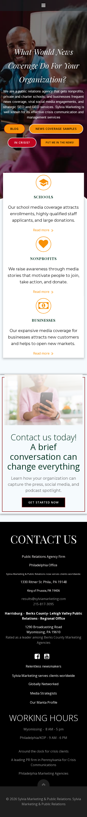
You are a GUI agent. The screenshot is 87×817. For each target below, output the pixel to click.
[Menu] (43, 5)
